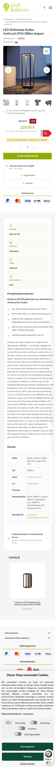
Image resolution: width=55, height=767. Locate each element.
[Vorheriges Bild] (8, 70)
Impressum (28, 713)
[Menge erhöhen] (34, 147)
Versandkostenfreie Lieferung (26, 131)
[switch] (9, 722)
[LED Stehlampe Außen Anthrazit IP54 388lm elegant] (27, 70)
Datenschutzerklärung (11, 713)
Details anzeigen (27, 763)
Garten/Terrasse (34, 477)
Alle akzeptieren (28, 746)
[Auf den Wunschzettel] (46, 51)
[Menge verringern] (20, 147)
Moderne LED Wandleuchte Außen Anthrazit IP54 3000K (27, 603)
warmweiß (31, 514)
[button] (27, 633)
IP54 (11, 285)
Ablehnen (27, 756)
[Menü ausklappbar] (50, 7)
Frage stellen (29, 175)
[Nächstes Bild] (47, 70)
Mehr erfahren (19, 113)
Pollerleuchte (32, 483)
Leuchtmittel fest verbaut (38, 517)
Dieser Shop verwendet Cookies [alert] (27, 675)
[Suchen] (44, 8)
